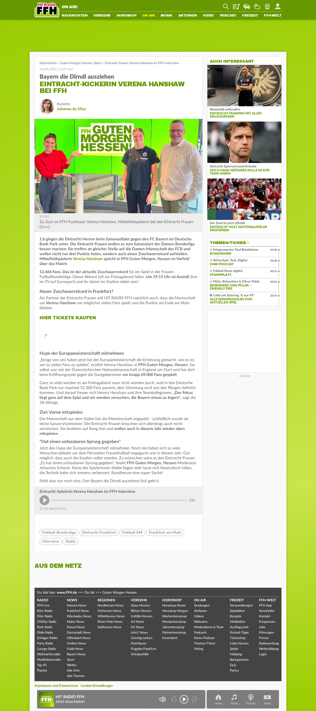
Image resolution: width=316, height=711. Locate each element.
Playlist (236, 5)
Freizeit (250, 16)
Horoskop (127, 16)
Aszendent (169, 638)
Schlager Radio (47, 638)
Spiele (234, 649)
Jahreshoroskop (173, 627)
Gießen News (76, 643)
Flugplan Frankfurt (143, 649)
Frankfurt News (78, 611)
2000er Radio (46, 621)
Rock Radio (44, 627)
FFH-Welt (272, 16)
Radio (71, 541)
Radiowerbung (269, 643)
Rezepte (235, 616)
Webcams (201, 621)
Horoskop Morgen (175, 611)
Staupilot (246, 5)
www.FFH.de (67, 592)
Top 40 (42, 665)
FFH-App (265, 605)
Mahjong (236, 654)
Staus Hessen (140, 605)
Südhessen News (109, 627)
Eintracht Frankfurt (99, 532)
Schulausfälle (140, 654)
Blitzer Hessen (141, 611)
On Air (148, 16)
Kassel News (76, 627)
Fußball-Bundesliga (59, 532)
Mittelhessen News (111, 616)
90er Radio (44, 616)
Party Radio (45, 643)
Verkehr (102, 16)
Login (263, 654)
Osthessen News (109, 611)
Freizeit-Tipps (239, 632)
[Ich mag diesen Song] (174, 699)
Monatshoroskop (174, 621)
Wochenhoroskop (174, 616)
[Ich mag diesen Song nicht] (193, 699)
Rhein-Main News (110, 621)
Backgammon (239, 659)
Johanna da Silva (71, 109)
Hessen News (76, 605)
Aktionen (187, 16)
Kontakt (264, 616)
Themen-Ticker (228, 242)
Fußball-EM (132, 532)
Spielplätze (237, 611)
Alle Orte (73, 670)
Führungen (266, 632)
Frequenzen (267, 621)
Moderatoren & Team (209, 627)
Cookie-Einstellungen (97, 686)
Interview (50, 541)
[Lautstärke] (162, 699)
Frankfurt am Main (165, 532)
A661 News (139, 632)
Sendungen (202, 605)
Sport (97, 63)
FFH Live (43, 605)
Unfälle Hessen (141, 616)
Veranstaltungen (241, 605)
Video (208, 16)
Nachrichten (74, 16)
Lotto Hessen (239, 643)
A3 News (137, 621)
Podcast (228, 16)
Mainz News (75, 621)
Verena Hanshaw (88, 259)
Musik (166, 16)
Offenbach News (78, 638)
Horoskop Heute (174, 605)
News (72, 600)
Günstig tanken (141, 638)
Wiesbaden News (79, 616)
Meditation (237, 621)
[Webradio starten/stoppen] (184, 699)
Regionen (106, 600)
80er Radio (44, 611)
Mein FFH (277, 5)
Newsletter (267, 611)
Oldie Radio (45, 632)
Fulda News (75, 649)
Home (218, 703)
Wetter (257, 5)
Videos (199, 616)
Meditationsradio (49, 659)
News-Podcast (204, 638)
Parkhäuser (139, 643)
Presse (264, 638)
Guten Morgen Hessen (76, 63)
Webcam (267, 5)
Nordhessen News (110, 605)
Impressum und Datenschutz (56, 686)
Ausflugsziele (239, 627)
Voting (198, 649)
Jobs (262, 627)
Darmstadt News (79, 632)
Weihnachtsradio (48, 654)
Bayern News (76, 654)
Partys (234, 670)
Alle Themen (76, 676)
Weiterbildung (269, 649)
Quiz (233, 665)
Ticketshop (237, 638)
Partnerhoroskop (174, 632)
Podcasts (200, 632)
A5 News (137, 627)
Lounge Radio (46, 649)
